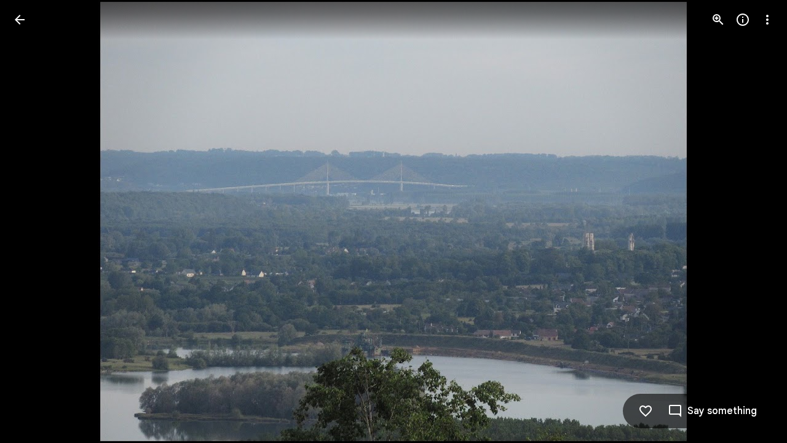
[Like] (645, 411)
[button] (752, 221)
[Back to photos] (19, 19)
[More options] (767, 19)
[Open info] (742, 19)
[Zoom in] (718, 19)
